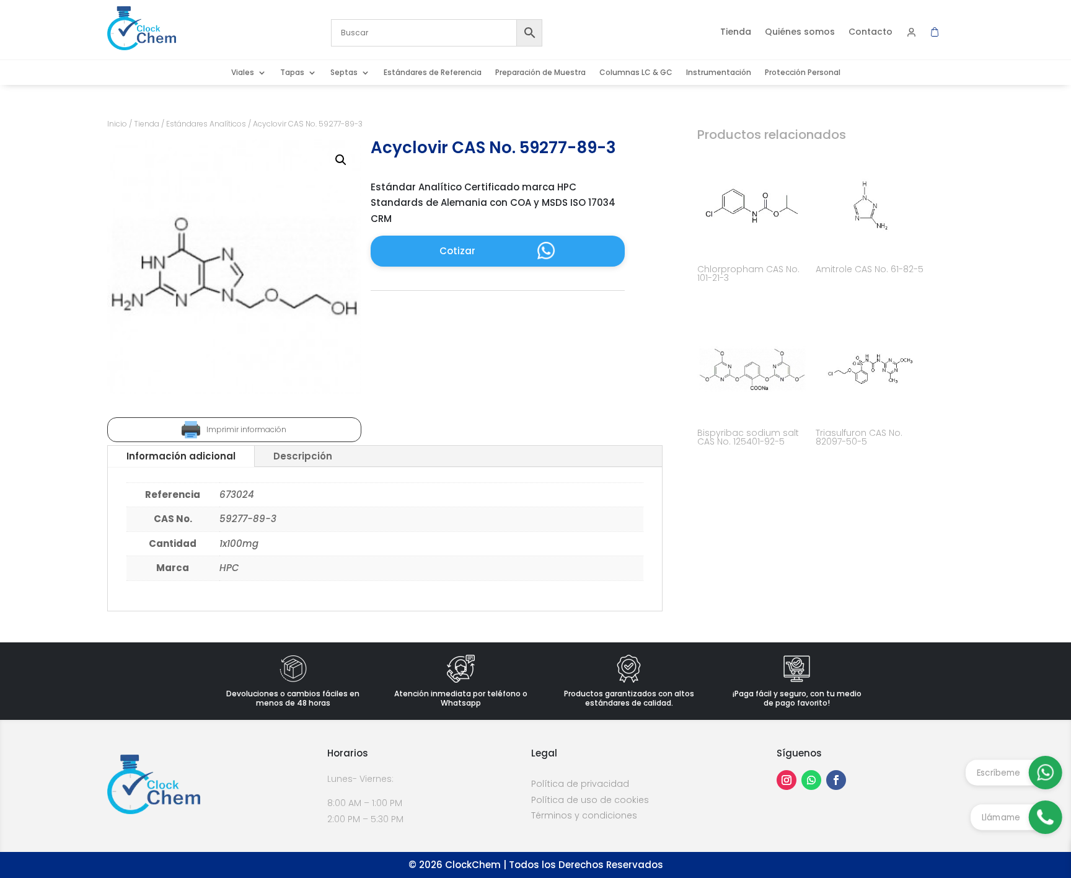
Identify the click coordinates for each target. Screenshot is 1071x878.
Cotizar (457, 250)
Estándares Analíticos (206, 123)
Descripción (302, 456)
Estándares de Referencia (433, 73)
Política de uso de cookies (590, 800)
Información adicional (181, 456)
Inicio (117, 123)
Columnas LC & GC (635, 73)
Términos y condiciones (584, 815)
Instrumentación (718, 73)
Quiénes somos (800, 32)
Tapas (292, 73)
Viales (242, 73)
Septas (344, 73)
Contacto (870, 32)
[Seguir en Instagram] (786, 780)
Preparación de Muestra (540, 73)
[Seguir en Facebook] (836, 780)
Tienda (735, 32)
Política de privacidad (580, 784)
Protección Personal (802, 73)
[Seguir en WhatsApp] (811, 780)
